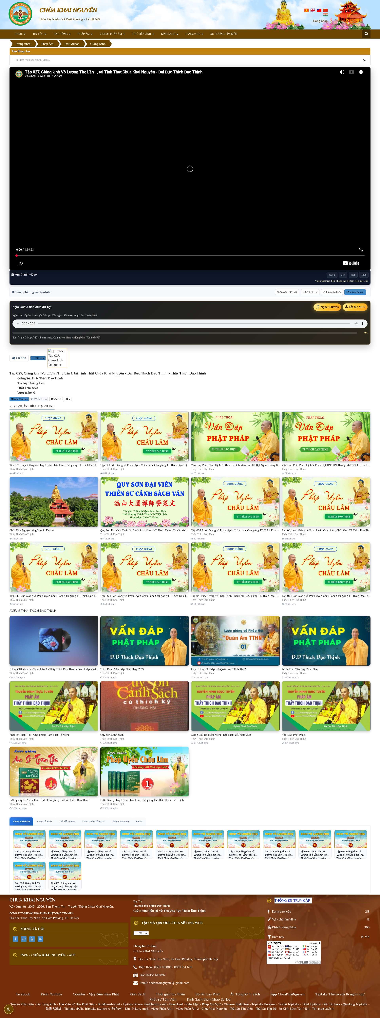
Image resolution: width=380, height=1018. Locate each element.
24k (343, 274)
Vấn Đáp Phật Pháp (293, 734)
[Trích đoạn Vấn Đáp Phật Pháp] (326, 641)
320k (363, 274)
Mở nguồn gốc (356, 292)
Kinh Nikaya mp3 (137, 1008)
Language (192, 33)
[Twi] (319, 10)
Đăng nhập (320, 21)
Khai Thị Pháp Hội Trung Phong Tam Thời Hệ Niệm (39, 734)
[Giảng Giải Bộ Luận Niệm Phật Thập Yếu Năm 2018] (235, 706)
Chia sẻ (21, 358)
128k (353, 274)
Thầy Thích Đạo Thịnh (188, 373)
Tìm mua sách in (323, 1008)
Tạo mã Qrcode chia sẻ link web (172, 923)
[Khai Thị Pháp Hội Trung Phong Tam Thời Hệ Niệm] (54, 706)
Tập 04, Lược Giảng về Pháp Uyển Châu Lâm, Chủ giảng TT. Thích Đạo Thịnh (55, 595)
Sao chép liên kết (288, 292)
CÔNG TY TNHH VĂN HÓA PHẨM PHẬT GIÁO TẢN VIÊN (41, 913)
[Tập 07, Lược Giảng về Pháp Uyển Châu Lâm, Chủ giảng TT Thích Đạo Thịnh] (326, 567)
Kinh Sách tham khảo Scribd (208, 999)
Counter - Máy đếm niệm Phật (96, 994)
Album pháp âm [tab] (120, 821)
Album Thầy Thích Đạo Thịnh (33, 610)
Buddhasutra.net (109, 1004)
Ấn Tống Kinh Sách (245, 994)
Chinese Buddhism (236, 1004)
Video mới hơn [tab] (21, 821)
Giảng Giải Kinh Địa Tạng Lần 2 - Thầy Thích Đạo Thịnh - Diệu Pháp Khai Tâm (56, 669)
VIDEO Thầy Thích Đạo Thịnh (32, 406)
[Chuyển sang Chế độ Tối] (8, 1009)
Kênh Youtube (51, 994)
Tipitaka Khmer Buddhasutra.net (144, 1004)
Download (176, 1004)
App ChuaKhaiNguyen (288, 994)
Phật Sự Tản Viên (163, 999)
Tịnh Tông (60, 33)
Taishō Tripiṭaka (289, 1004)
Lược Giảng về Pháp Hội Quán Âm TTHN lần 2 (218, 669)
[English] (313, 10)
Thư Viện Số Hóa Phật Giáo (77, 1004)
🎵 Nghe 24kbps (327, 307)
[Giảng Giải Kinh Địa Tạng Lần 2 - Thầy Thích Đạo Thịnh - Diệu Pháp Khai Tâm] (54, 641)
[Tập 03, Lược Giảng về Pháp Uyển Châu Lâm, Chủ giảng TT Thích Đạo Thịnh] (326, 502)
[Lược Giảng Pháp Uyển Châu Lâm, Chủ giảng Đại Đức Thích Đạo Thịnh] (145, 771)
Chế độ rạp (311, 292)
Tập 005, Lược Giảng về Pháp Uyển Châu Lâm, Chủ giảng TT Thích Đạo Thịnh (55, 465)
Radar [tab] (139, 821)
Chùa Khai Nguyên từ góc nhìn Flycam (32, 530)
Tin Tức (38, 33)
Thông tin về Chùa (144, 946)
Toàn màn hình (333, 292)
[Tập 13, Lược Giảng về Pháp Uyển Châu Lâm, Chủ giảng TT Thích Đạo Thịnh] (145, 436)
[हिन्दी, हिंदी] (325, 14)
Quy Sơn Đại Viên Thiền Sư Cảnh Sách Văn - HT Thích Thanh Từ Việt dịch (143, 530)
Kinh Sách (168, 33)
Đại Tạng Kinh (46, 1004)
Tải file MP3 (356, 307)
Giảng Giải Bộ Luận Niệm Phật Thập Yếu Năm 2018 (221, 734)
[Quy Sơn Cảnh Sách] (145, 706)
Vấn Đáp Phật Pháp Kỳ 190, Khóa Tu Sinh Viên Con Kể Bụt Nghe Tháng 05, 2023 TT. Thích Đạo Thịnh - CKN (255, 465)
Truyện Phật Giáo (22, 1004)
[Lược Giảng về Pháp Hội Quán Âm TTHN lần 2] (235, 641)
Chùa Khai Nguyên (214, 1008)
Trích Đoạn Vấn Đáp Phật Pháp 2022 (122, 669)
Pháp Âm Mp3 (211, 1004)
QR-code (39, 358)
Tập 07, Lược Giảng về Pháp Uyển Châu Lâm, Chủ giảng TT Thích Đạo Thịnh (327, 595)
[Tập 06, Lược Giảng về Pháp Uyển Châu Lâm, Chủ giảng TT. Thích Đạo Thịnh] (145, 567)
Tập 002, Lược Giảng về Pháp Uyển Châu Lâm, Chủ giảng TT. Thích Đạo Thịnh (237, 530)
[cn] (325, 10)
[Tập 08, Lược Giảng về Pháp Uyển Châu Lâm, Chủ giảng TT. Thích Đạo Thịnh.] (235, 567)
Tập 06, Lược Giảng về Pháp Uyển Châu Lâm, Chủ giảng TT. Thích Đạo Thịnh (145, 595)
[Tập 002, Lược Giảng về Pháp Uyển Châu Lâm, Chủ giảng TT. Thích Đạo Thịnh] (235, 502)
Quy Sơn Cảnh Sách (112, 734)
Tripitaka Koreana (264, 1004)
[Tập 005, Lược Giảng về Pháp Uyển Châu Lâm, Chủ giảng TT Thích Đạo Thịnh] (54, 436)
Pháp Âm (84, 33)
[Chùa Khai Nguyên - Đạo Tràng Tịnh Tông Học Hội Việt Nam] (20, 13)
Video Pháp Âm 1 (162, 1008)
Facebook (23, 994)
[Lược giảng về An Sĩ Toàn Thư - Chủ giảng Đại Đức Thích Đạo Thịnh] (54, 771)
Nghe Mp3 (192, 1004)
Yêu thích (58, 399)
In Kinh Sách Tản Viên (294, 1008)
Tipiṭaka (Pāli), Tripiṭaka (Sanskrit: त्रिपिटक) (93, 1008)
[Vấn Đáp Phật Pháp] (326, 706)
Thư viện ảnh (141, 33)
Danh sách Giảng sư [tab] (93, 821)
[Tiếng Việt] (306, 10)
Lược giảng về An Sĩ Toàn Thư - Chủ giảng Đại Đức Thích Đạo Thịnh (49, 800)
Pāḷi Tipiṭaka (331, 1004)
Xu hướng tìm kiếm (224, 33)
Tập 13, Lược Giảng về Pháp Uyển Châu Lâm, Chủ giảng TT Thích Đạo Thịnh (145, 465)
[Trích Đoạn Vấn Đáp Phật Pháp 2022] (145, 641)
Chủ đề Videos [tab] (67, 821)
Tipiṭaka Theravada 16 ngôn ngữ (339, 994)
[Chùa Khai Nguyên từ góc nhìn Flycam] (54, 502)
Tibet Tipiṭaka (311, 1004)
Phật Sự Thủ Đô (266, 1008)
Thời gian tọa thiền (170, 994)
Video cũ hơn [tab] (44, 821)
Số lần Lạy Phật (208, 994)
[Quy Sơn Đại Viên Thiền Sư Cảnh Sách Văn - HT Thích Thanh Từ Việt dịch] (145, 502)
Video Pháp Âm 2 (187, 1008)
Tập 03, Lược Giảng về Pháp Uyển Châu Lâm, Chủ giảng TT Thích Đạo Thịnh (327, 530)
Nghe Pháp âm (20, 399)
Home (19, 33)
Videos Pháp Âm (111, 33)
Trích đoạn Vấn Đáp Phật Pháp (300, 669)
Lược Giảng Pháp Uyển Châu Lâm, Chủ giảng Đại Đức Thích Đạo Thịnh (142, 800)
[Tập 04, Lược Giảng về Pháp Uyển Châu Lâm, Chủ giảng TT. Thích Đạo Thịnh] (54, 567)
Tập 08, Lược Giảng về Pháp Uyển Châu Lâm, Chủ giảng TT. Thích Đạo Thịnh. (236, 595)
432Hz (332, 274)
